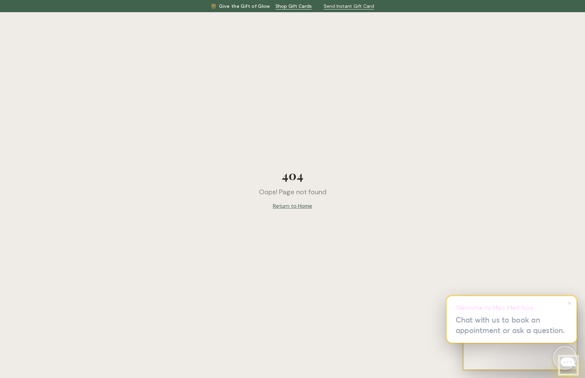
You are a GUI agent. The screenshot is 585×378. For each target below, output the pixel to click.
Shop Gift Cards (294, 6)
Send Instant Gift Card (349, 6)
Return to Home (292, 205)
